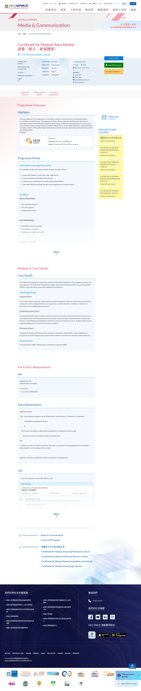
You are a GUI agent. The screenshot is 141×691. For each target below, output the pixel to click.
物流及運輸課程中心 (50, 625)
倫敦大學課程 (47, 614)
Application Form (80, 62)
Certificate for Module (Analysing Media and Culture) (65, 551)
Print (84, 65)
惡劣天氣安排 (108, 3)
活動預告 (64, 3)
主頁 (19, 34)
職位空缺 (7, 653)
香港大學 (46, 3)
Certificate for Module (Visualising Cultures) (61, 566)
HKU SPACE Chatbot (129, 684)
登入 (125, 3)
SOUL (100, 3)
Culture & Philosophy (50, 540)
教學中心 (84, 3)
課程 (24, 34)
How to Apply (114, 58)
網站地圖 (67, 653)
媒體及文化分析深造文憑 (53, 547)
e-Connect (113, 117)
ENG (51, 3)
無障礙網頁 (76, 653)
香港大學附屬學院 (12, 616)
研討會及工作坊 (73, 3)
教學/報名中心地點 (18, 653)
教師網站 (36, 653)
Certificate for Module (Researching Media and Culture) (66, 561)
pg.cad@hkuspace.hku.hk (82, 80)
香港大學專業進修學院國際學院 (17, 628)
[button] (118, 4)
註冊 (134, 3)
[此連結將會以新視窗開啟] (104, 635)
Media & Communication (44, 25)
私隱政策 (60, 653)
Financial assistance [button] (25, 75)
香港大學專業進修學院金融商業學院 (18, 600)
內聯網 (43, 653)
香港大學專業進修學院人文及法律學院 (19, 605)
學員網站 (94, 3)
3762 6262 (97, 601)
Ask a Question (79, 82)
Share (76, 65)
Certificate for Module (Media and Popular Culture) (64, 556)
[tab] (56, 105)
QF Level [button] (21, 72)
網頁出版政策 (51, 653)
